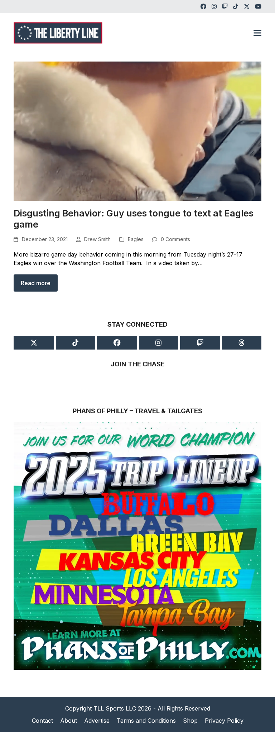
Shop (190, 720)
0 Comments (175, 239)
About (68, 720)
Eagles (136, 239)
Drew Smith (97, 239)
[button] (257, 33)
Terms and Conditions (146, 720)
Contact (42, 720)
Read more (35, 283)
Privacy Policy (224, 720)
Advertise (97, 720)
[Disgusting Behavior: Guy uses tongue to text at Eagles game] (137, 130)
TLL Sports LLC (114, 708)
